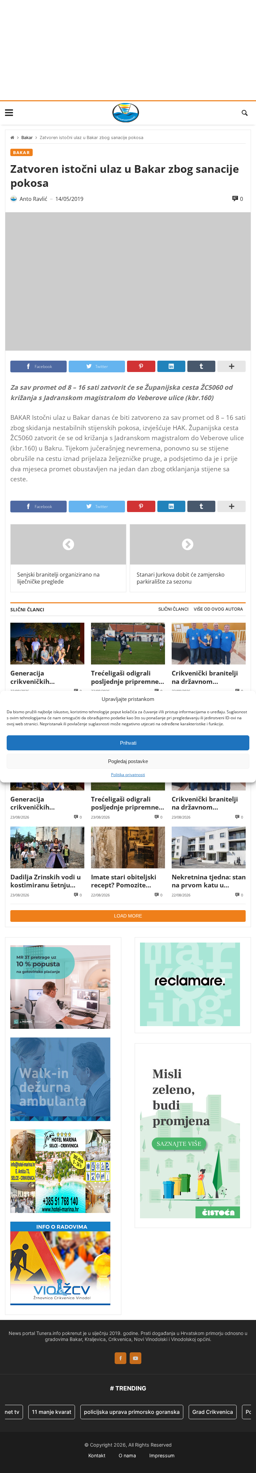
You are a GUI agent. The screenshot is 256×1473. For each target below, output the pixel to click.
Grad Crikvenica (200, 1411)
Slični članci (173, 609)
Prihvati (128, 742)
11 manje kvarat (39, 1411)
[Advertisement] (128, 50)
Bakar (27, 137)
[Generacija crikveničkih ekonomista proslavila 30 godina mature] (47, 643)
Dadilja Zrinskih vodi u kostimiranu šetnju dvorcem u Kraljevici (45, 881)
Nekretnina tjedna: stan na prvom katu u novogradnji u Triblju (209, 881)
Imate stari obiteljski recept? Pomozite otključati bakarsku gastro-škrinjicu (123, 881)
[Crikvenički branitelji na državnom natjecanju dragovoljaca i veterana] (209, 643)
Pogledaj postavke (128, 761)
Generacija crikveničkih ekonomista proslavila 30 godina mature (45, 677)
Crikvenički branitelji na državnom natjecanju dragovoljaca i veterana (209, 677)
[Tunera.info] (125, 112)
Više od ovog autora (218, 609)
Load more (128, 915)
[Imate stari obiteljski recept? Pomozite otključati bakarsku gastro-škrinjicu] (128, 847)
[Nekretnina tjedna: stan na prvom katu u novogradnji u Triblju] (209, 847)
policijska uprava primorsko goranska (119, 1411)
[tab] (173, 609)
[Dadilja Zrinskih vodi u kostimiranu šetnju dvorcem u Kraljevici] (47, 847)
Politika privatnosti (128, 774)
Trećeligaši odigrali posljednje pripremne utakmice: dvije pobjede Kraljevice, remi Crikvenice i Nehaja (125, 677)
